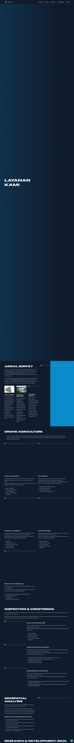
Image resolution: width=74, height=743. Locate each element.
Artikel (68, 2)
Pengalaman (61, 2)
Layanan (53, 2)
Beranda (40, 2)
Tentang (47, 2)
